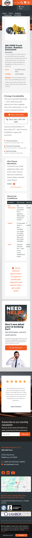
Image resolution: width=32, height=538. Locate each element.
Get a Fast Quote (17, 115)
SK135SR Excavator (16, 187)
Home (4, 13)
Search (10, 495)
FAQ (17, 497)
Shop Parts (4, 495)
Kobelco (18, 13)
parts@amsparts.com (11, 464)
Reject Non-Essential (8, 535)
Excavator (8, 15)
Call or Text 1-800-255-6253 (17, 121)
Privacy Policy (11, 497)
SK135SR (17, 15)
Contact (21, 497)
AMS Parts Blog (17, 495)
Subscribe (25, 434)
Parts (11, 13)
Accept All (21, 535)
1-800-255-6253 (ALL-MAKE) (14, 462)
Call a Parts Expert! (16, 347)
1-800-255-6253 (15, 2)
